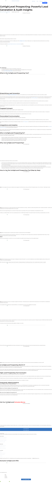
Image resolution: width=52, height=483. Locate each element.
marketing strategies (34, 97)
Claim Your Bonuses (3, 448)
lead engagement (25, 121)
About (1, 451)
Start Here (33, 1)
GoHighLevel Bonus (3, 445)
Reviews (45, 1)
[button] (1, 399)
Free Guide (44, 2)
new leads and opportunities (8, 70)
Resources (41, 1)
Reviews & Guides (2, 441)
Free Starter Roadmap (3, 437)
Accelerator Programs (3, 440)
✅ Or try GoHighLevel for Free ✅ (5, 481)
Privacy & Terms (2, 454)
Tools (37, 1)
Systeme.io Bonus (2, 446)
